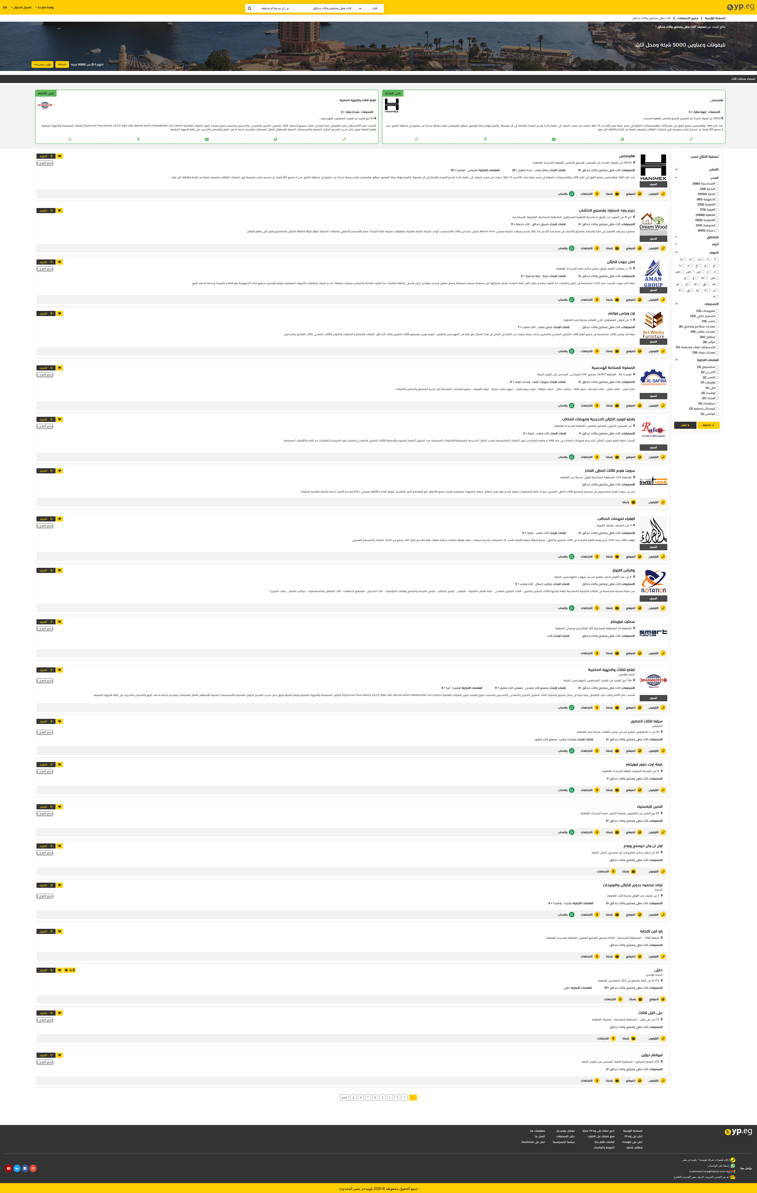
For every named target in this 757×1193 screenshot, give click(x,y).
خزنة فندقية (533, 276)
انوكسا (461, 170)
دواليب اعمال (543, 584)
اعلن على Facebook (533, 1142)
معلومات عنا (537, 1130)
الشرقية (706, 204)
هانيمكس (627, 156)
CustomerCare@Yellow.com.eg (709, 1171)
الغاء (683, 425)
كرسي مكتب (545, 327)
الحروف (714, 252)
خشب (708, 321)
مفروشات (705, 311)
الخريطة (62, 64)
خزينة (545, 276)
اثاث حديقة (523, 224)
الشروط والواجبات (604, 1147)
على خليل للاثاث (650, 1013)
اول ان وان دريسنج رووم (643, 846)
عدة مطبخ (525, 170)
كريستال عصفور (702, 408)
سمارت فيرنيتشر (623, 621)
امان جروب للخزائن (621, 262)
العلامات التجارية (708, 360)
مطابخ (707, 337)
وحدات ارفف (522, 382)
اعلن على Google (632, 1142)
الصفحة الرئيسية (715, 18)
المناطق (713, 237)
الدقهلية (706, 199)
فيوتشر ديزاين (652, 1055)
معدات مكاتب (703, 331)
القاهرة (705, 215)
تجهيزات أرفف (540, 382)
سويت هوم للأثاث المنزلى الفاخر (610, 470)
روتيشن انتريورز (624, 570)
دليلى (658, 970)
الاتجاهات (587, 194)
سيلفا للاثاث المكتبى (646, 721)
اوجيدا (708, 398)
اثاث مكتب (528, 327)
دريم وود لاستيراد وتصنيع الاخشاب (607, 210)
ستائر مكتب (541, 170)
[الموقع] (622, 139)
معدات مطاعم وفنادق (697, 326)
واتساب (562, 194)
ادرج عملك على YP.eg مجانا (598, 1130)
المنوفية (705, 225)
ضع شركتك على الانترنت (601, 1136)
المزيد (43, 156)
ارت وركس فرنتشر (621, 313)
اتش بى (708, 372)
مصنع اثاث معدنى (537, 688)
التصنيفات (711, 304)
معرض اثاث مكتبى (511, 688)
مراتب (709, 342)
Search (707, 425)
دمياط (706, 230)
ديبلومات (706, 403)
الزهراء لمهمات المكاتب (616, 519)
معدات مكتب (567, 739)
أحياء (715, 244)
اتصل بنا (540, 1136)
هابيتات (708, 382)
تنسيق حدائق (540, 224)
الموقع (630, 194)
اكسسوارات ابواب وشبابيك (695, 347)
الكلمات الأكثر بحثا (604, 1142)
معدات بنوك (704, 352)
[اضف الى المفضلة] (59, 156)
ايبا (448, 688)
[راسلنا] (553, 139)
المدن (714, 178)
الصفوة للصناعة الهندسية (613, 368)
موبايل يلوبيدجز (566, 1130)
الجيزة (706, 194)
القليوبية (705, 220)
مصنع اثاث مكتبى (546, 739)
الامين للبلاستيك (650, 806)
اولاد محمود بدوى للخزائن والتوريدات (633, 885)
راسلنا (609, 194)
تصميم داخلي (702, 316)
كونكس (708, 414)
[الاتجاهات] (485, 139)
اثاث (549, 636)
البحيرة (707, 189)
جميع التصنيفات (687, 18)
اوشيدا (708, 393)
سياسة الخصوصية (564, 1142)
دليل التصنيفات (565, 1136)
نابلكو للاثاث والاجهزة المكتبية (611, 670)
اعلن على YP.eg (633, 1136)
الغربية (707, 209)
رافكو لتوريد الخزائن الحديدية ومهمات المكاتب (598, 419)
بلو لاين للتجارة (651, 931)
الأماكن (714, 169)
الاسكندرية (704, 183)
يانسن (709, 377)
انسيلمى (472, 170)
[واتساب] (416, 139)
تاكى (710, 388)
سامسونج (706, 367)
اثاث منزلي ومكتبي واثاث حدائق (601, 170)
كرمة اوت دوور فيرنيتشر (644, 764)
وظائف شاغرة (634, 1147)
